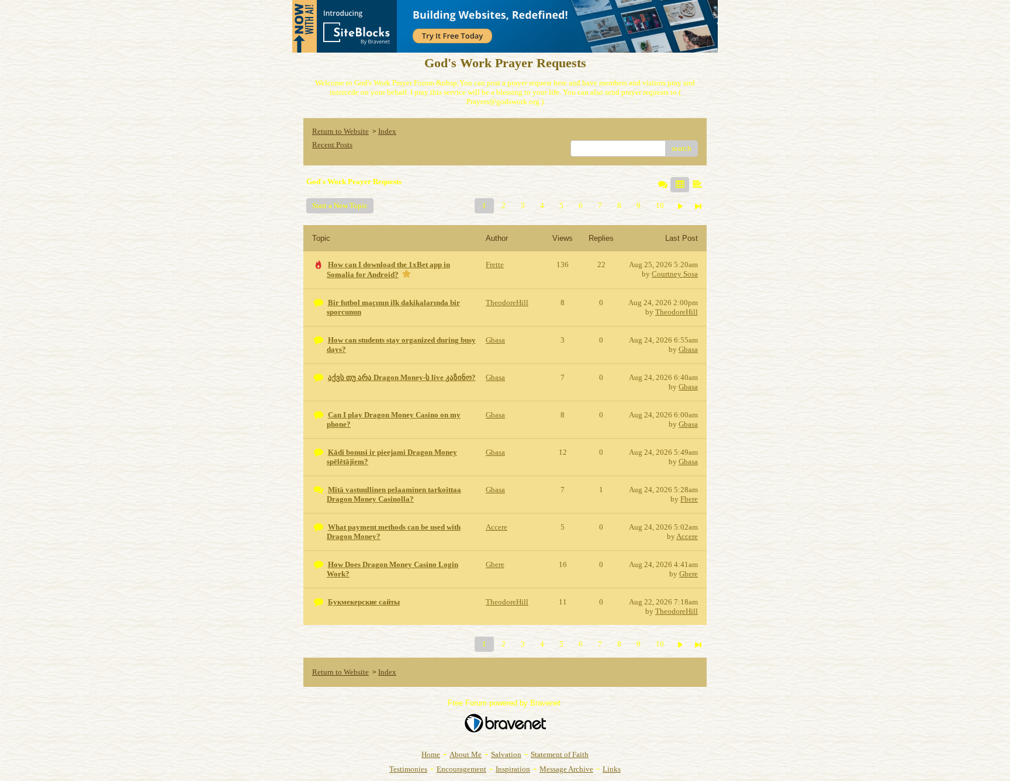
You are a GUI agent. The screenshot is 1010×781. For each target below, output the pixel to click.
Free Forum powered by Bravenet (505, 703)
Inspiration (513, 769)
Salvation (506, 754)
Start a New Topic (340, 205)
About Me (465, 754)
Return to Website (340, 131)
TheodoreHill (676, 311)
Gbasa (688, 349)
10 (660, 205)
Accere (687, 536)
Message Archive (566, 769)
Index (387, 131)
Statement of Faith (560, 754)
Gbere (688, 573)
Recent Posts (332, 144)
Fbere (689, 499)
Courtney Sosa (675, 273)
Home (430, 754)
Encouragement (461, 769)
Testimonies (408, 769)
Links (612, 769)
